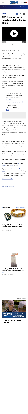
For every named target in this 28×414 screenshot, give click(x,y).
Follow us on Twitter (7, 179)
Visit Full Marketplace (21, 207)
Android (4, 165)
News (4, 13)
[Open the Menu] (2, 2)
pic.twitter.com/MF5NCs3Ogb (14, 102)
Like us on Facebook (8, 186)
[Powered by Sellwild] (24, 298)
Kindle (11, 165)
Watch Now (23, 2)
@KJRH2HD (9, 100)
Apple (19, 163)
